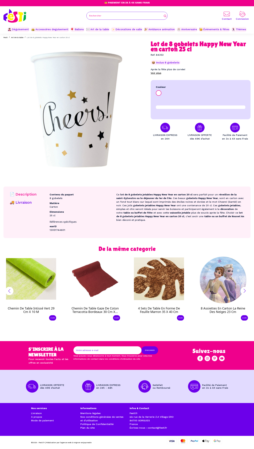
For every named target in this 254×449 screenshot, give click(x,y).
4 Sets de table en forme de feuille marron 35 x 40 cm (159, 310)
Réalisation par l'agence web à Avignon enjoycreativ (69, 442)
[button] (9, 291)
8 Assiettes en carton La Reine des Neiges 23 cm (223, 310)
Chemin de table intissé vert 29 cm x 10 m (31, 310)
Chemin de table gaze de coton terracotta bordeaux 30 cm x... (95, 310)
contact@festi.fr (157, 427)
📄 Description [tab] (23, 194)
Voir (52, 318)
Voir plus (156, 73)
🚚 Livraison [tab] (21, 202)
